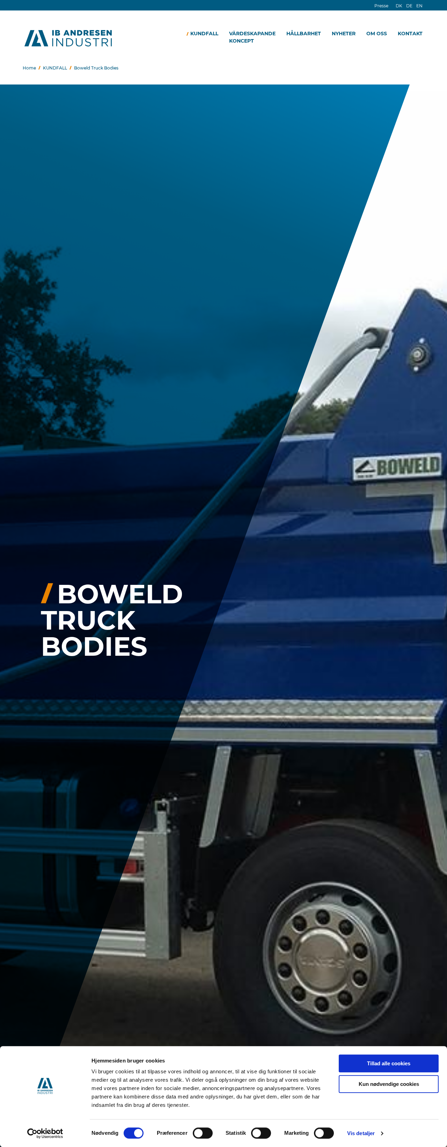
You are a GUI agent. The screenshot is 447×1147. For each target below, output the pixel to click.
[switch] (203, 1133)
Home (29, 68)
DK (399, 5)
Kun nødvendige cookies (389, 1084)
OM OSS (376, 33)
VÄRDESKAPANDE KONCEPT (252, 37)
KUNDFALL (204, 33)
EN (419, 5)
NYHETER (344, 33)
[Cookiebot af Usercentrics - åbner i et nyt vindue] (45, 1133)
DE (409, 5)
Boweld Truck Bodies (96, 68)
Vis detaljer (361, 1133)
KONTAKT (410, 33)
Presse (381, 5)
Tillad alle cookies (388, 1063)
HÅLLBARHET (303, 33)
